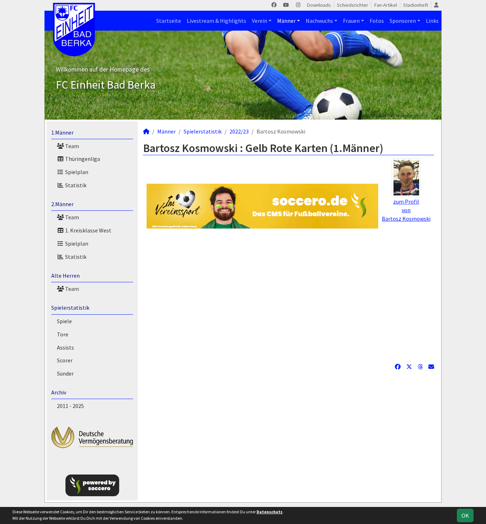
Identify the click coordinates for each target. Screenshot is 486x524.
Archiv (58, 392)
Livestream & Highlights (216, 20)
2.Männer (62, 204)
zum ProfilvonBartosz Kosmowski (406, 210)
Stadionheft (415, 5)
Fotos (377, 20)
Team (71, 146)
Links (432, 20)
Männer (286, 20)
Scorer (65, 360)
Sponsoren (403, 20)
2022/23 (239, 131)
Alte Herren (65, 275)
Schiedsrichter (352, 5)
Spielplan (76, 171)
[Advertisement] (288, 295)
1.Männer (62, 132)
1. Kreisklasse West (87, 230)
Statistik (75, 185)
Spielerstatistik (70, 307)
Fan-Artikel (385, 5)
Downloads (319, 5)
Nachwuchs (319, 20)
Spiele (64, 321)
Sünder (65, 373)
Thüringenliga (82, 158)
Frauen (351, 20)
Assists (65, 347)
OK (465, 515)
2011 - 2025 (70, 405)
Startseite (168, 20)
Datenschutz (269, 511)
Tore (62, 334)
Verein (259, 20)
